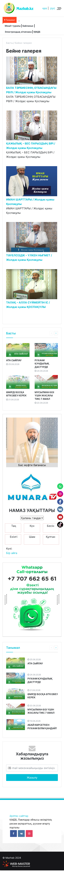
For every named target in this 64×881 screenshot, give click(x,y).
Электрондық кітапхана (18, 32)
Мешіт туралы (12, 26)
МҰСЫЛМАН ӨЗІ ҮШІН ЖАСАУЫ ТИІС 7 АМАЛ (44, 395)
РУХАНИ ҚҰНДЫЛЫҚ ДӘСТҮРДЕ (42, 363)
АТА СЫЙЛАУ (14, 360)
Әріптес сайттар (19, 815)
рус (52, 8)
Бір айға (11, 553)
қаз (44, 8)
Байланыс (28, 26)
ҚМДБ (37, 32)
